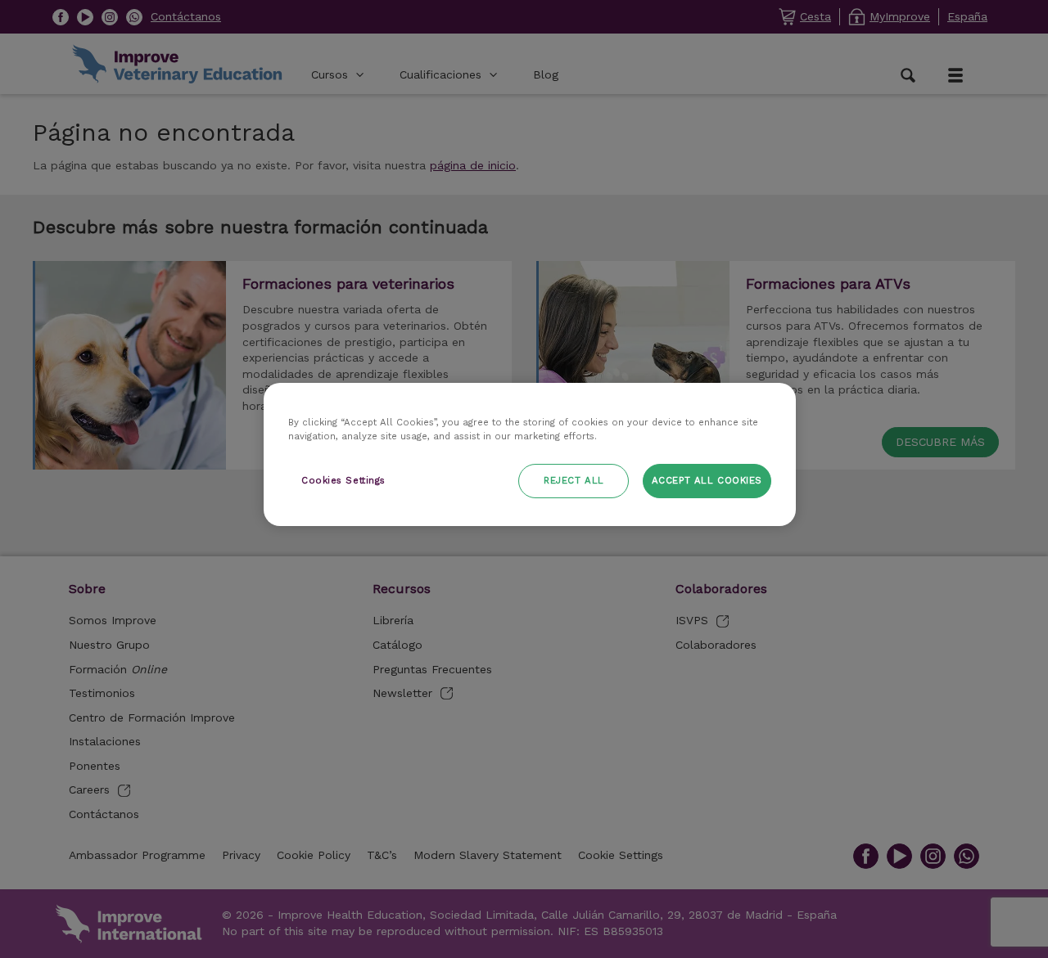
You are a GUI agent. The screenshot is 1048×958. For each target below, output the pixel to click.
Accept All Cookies (707, 481)
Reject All (574, 481)
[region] (530, 454)
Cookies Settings (343, 481)
